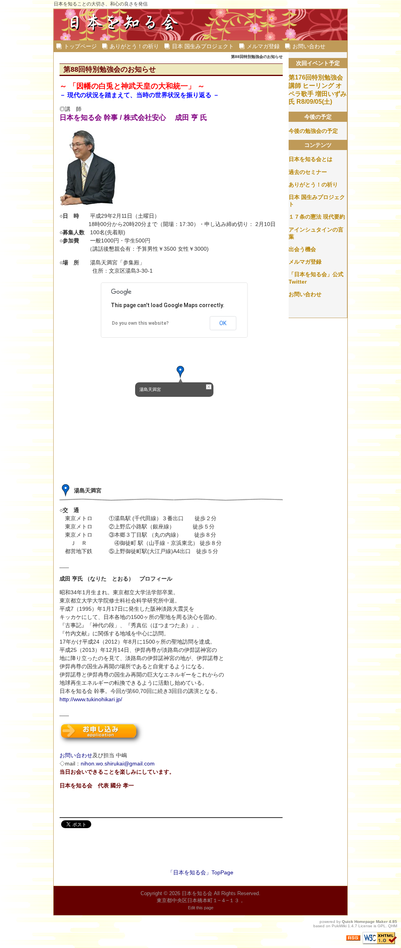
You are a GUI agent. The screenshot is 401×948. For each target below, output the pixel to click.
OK (222, 323)
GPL (382, 926)
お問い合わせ (309, 46)
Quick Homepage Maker (365, 921)
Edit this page (200, 907)
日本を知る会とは (310, 159)
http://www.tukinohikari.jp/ (91, 699)
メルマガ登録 (263, 46)
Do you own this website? (140, 323)
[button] (180, 372)
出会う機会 (302, 249)
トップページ (80, 46)
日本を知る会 (197, 893)
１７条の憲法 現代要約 (317, 216)
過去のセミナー (308, 172)
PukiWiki (339, 926)
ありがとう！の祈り (134, 46)
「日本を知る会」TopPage (200, 872)
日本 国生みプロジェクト (203, 46)
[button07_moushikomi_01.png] (102, 734)
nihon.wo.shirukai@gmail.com (118, 763)
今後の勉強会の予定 (313, 131)
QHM (392, 926)
